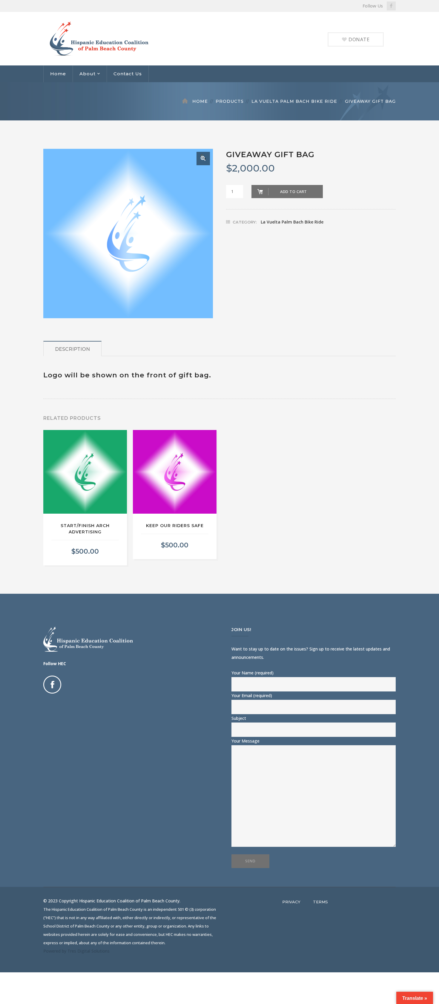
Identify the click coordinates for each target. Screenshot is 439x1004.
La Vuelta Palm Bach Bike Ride (294, 101)
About (87, 73)
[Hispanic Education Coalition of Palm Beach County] (103, 38)
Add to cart (293, 191)
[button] (203, 158)
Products (230, 101)
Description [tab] (72, 349)
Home (58, 73)
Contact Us (127, 73)
